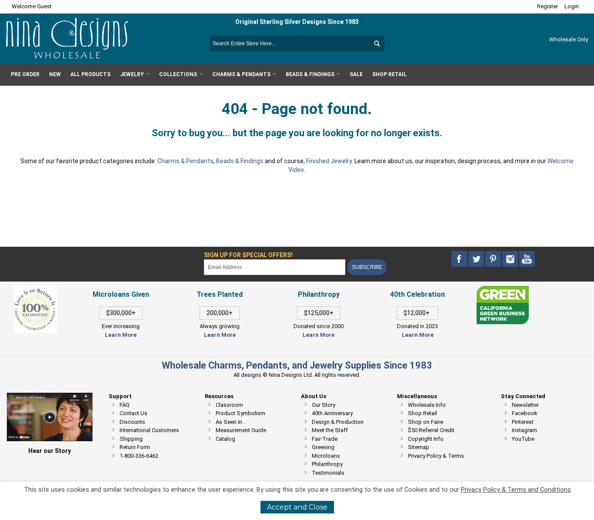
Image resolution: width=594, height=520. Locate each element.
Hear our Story (49, 450)
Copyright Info (426, 439)
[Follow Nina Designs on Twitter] (476, 259)
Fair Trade (324, 439)
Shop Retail (422, 413)
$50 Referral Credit (431, 430)
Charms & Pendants (185, 161)
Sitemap (418, 447)
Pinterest (523, 422)
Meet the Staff (330, 430)
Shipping (131, 439)
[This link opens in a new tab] (503, 290)
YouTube (523, 439)
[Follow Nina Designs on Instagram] (510, 259)
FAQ (125, 405)
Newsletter (525, 405)
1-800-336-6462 (139, 456)
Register (547, 6)
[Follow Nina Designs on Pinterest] (493, 259)
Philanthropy (327, 464)
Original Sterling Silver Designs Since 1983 (297, 21)
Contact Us (133, 413)
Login (571, 6)
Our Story (323, 405)
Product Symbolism (240, 413)
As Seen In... (231, 422)
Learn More (121, 335)
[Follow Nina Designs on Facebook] (459, 259)
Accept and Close (297, 507)
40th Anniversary (332, 413)
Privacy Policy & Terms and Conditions (516, 489)
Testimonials (328, 473)
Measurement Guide (241, 430)
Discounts (132, 422)
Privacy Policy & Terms (436, 456)
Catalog (225, 439)
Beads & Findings (240, 161)
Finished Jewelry (329, 161)
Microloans (326, 456)
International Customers (149, 430)
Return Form (135, 447)
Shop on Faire (425, 422)
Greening (323, 447)
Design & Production (338, 422)
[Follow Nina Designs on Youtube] (527, 259)
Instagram (524, 430)
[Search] (376, 43)
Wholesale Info (427, 405)
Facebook (524, 413)
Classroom (229, 405)
